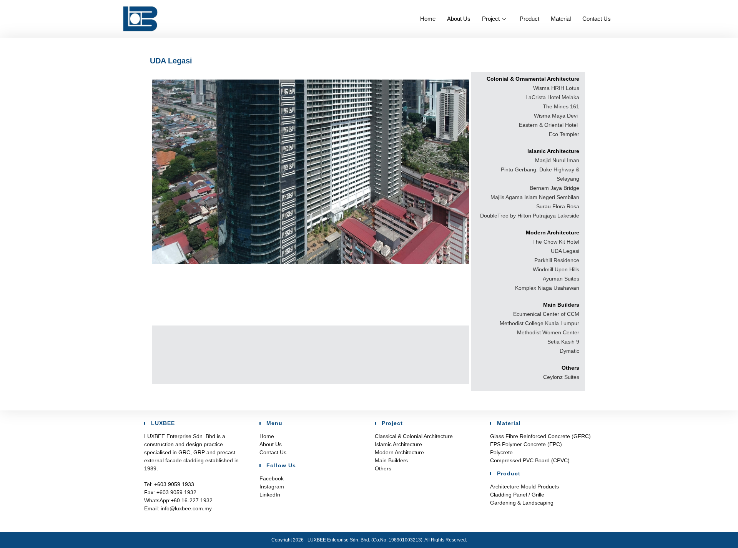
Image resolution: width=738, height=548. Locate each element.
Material (561, 18)
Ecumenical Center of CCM (546, 314)
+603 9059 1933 (174, 484)
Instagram (271, 486)
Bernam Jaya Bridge (554, 188)
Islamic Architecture (398, 444)
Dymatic (569, 351)
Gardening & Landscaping (522, 503)
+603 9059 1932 (176, 492)
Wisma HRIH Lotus (556, 88)
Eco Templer (564, 134)
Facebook (271, 478)
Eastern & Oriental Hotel (549, 125)
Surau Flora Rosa (557, 206)
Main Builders (391, 460)
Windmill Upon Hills (556, 269)
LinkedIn (269, 495)
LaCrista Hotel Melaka (552, 97)
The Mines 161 (561, 106)
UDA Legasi (565, 251)
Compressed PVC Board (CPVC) (530, 460)
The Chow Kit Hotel (555, 242)
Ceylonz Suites (561, 377)
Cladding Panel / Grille (517, 495)
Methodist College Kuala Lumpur (539, 323)
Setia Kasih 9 (563, 342)
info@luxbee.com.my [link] (185, 508)
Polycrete (501, 452)
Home (427, 18)
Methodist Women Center (548, 332)
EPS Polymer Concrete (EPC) (526, 444)
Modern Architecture (399, 452)
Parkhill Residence (556, 260)
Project (491, 18)
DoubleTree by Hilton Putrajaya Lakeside (529, 216)
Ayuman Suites (561, 279)
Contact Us (596, 18)
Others (383, 468)
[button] (310, 172)
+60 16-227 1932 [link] (192, 500)
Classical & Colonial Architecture (414, 436)
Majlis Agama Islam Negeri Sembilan (534, 197)
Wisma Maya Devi (556, 116)
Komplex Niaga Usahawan (547, 288)
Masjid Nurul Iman (557, 160)
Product (529, 18)
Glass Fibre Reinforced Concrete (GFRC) (540, 436)
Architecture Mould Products (524, 486)
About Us (458, 18)
